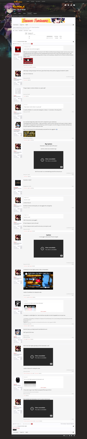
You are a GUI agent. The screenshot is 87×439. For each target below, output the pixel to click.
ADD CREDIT (38, 1)
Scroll (18, 28)
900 (21, 134)
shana (30, 30)
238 (21, 99)
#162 (73, 78)
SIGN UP (70, 1)
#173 (73, 337)
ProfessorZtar (17, 129)
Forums (29, 13)
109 (21, 341)
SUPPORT (43, 1)
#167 (73, 186)
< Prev (18, 43)
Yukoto (25, 67)
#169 (73, 229)
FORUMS (32, 1)
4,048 (21, 83)
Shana (24, 28)
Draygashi (16, 187)
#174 (73, 371)
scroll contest (26, 30)
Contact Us (66, 435)
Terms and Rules (67, 437)
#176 (73, 419)
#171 (73, 295)
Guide (24, 13)
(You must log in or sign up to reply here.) (67, 423)
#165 (73, 138)
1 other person (36, 373)
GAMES (28, 1)
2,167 (21, 192)
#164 (73, 111)
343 (21, 58)
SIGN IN (66, 1)
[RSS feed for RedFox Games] (74, 435)
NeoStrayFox (16, 54)
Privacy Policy (73, 437)
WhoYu (25, 373)
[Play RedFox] (18, 1)
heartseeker (20, 30)
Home (15, 13)
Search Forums (15, 16)
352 (21, 388)
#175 (73, 393)
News (20, 13)
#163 (73, 94)
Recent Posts (21, 16)
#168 (73, 207)
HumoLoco (28, 67)
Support (35, 13)
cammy (16, 30)
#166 (73, 174)
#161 (73, 65)
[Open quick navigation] (73, 24)
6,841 (21, 312)
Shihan (15, 336)
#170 (73, 264)
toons (15, 95)
